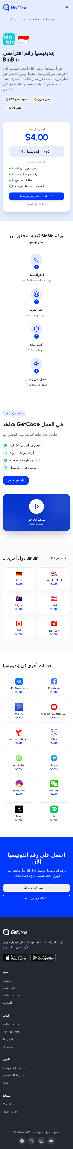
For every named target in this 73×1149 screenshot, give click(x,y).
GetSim (8, 1104)
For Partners (11, 1031)
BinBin (36, 19)
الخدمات (22, 19)
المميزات (8, 1046)
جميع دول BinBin (39, 898)
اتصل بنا (8, 1039)
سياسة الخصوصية (14, 1068)
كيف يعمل (9, 988)
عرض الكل (56, 558)
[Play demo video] (36, 506)
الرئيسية (7, 19)
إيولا (5, 1083)
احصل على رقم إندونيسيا (33, 196)
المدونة (7, 1002)
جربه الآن (13, 480)
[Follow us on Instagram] (41, 1141)
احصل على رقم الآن (33, 887)
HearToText (11, 1111)
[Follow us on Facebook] (22, 1141)
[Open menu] (66, 7)
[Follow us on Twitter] (31, 1141)
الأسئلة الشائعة (12, 995)
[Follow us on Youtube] (51, 1141)
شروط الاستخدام (13, 1075)
